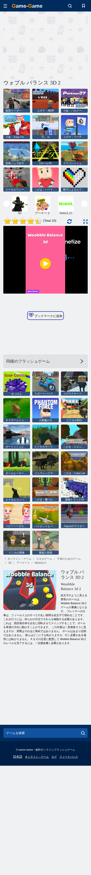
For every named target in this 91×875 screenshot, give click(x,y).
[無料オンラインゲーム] (27, 6)
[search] (83, 733)
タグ (54, 756)
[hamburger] (5, 6)
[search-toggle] (70, 6)
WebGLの (40, 562)
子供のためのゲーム (68, 558)
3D (10, 562)
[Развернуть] (85, 221)
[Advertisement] (41, 45)
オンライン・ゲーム (19, 558)
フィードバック (68, 756)
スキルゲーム (44, 558)
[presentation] (6, 203)
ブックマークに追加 (48, 316)
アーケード (23, 562)
